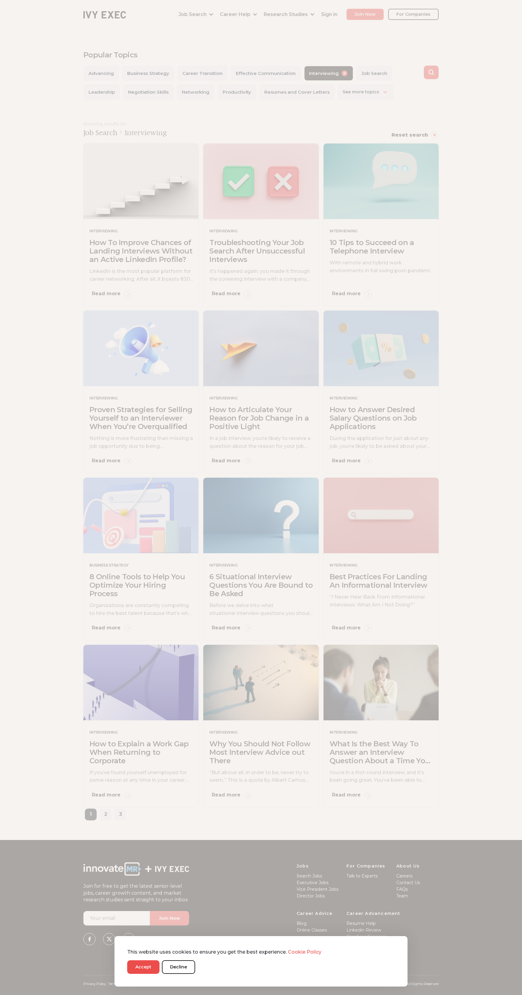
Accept (143, 967)
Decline (178, 967)
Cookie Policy (304, 952)
